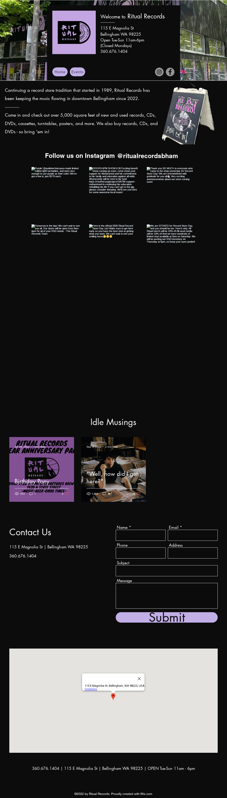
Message (124, 580)
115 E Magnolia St (117, 28)
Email (173, 527)
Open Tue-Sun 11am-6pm (122, 40)
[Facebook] (170, 72)
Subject (123, 563)
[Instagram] (159, 72)
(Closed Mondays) (116, 45)
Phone (122, 545)
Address (176, 545)
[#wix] (182, 156)
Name (122, 527)
